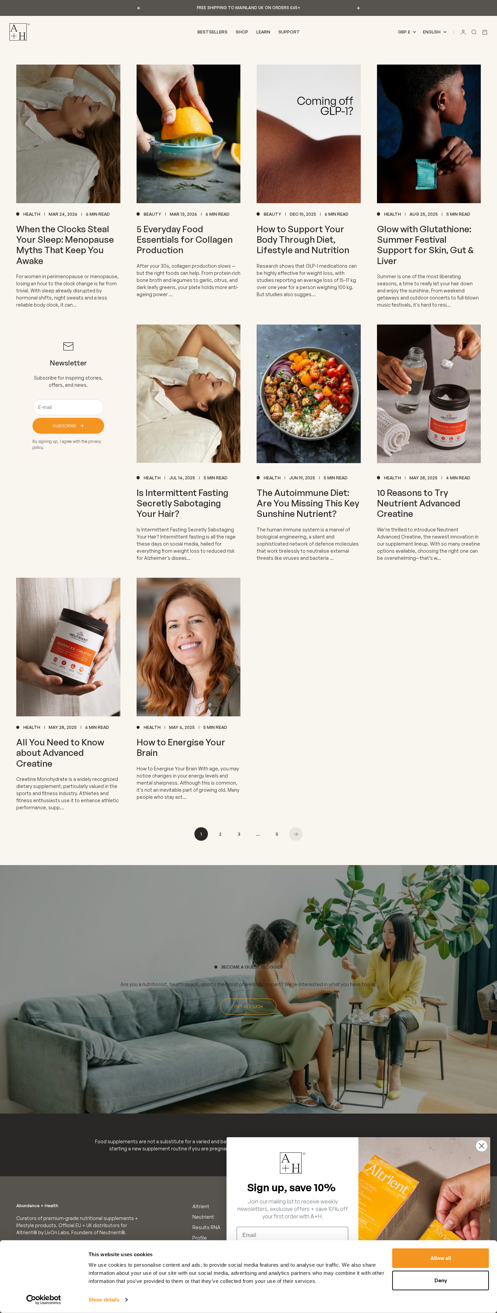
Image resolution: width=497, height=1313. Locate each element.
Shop (242, 31)
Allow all (440, 1258)
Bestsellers (212, 31)
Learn (263, 31)
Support (289, 31)
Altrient (200, 1206)
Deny (440, 1280)
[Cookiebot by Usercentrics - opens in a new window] (43, 1300)
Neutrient (203, 1217)
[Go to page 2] (296, 834)
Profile (199, 1238)
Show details (104, 1300)
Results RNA (206, 1227)
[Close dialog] (482, 1146)
